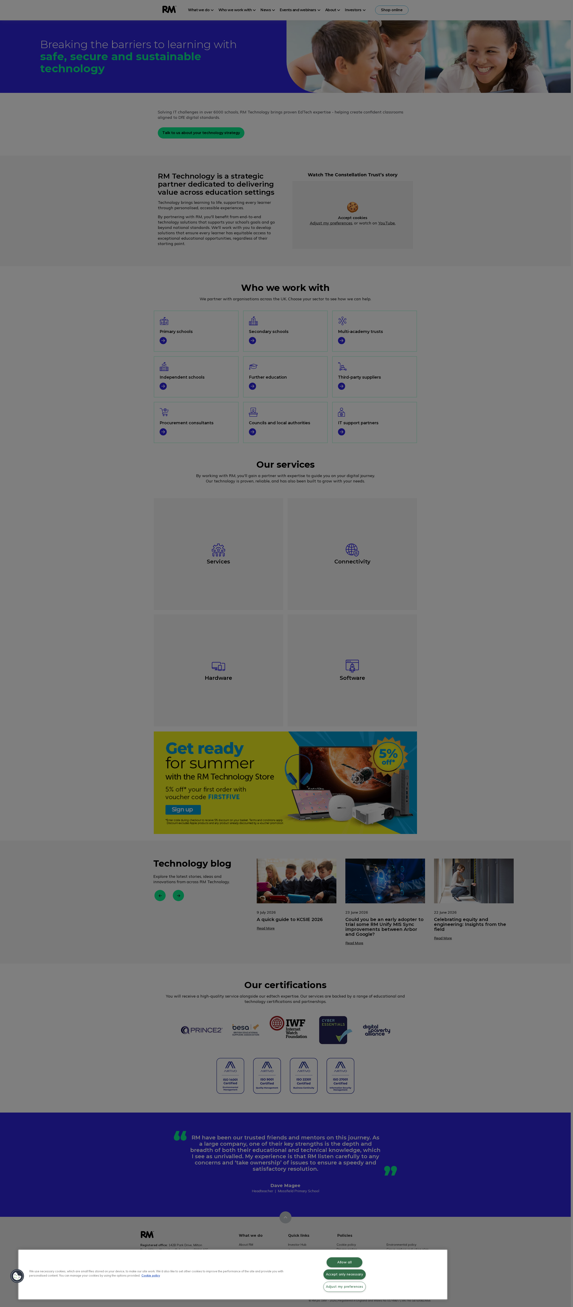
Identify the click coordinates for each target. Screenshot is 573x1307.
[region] (233, 1274)
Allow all (344, 1262)
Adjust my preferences (344, 1287)
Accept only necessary (344, 1274)
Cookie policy (150, 1275)
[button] (17, 1276)
